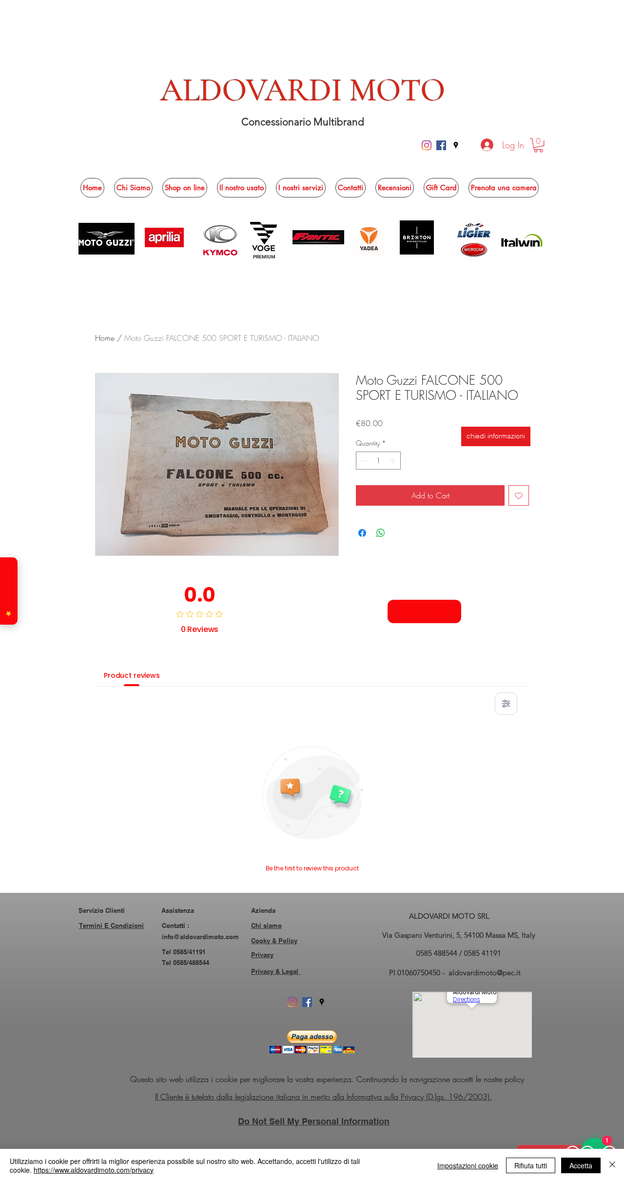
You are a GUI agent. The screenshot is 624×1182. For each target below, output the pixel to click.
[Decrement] (363, 460)
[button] (538, 145)
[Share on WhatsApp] (381, 533)
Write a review (424, 611)
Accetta (580, 1165)
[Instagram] (426, 145)
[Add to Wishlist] (518, 495)
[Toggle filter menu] (506, 703)
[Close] (612, 1165)
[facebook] (441, 145)
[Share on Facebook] (362, 533)
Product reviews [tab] (132, 675)
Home (105, 338)
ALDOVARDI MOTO (303, 90)
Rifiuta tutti (530, 1165)
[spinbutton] (378, 460)
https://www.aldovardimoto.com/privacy (94, 1170)
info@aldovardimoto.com (200, 937)
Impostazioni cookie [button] (467, 1165)
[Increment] (393, 460)
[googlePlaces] (456, 145)
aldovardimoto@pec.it (484, 972)
